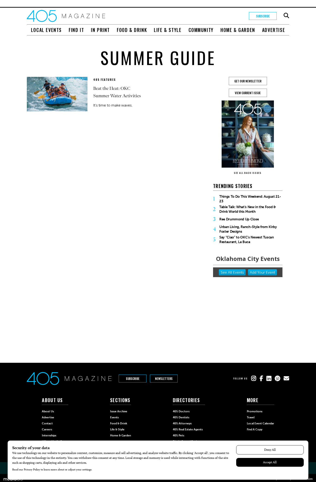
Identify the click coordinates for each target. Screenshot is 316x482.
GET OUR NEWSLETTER (247, 81)
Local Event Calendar (260, 423)
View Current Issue (248, 93)
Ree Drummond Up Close (239, 219)
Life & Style (167, 29)
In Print (100, 29)
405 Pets (178, 435)
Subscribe (263, 16)
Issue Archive (118, 411)
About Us (48, 411)
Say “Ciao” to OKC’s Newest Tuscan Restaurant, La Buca (246, 239)
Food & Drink (132, 29)
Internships (49, 435)
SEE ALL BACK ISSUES (248, 173)
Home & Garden (237, 29)
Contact (47, 423)
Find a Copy (254, 429)
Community (201, 29)
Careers (47, 429)
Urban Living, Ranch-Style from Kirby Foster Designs (248, 229)
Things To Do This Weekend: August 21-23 (250, 198)
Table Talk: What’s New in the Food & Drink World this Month (247, 209)
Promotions (254, 411)
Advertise (273, 29)
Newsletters (164, 378)
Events (114, 417)
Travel (250, 417)
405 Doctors (181, 411)
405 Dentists (181, 417)
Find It (76, 29)
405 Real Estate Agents (188, 429)
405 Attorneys (182, 423)
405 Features (104, 79)
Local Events (46, 29)
